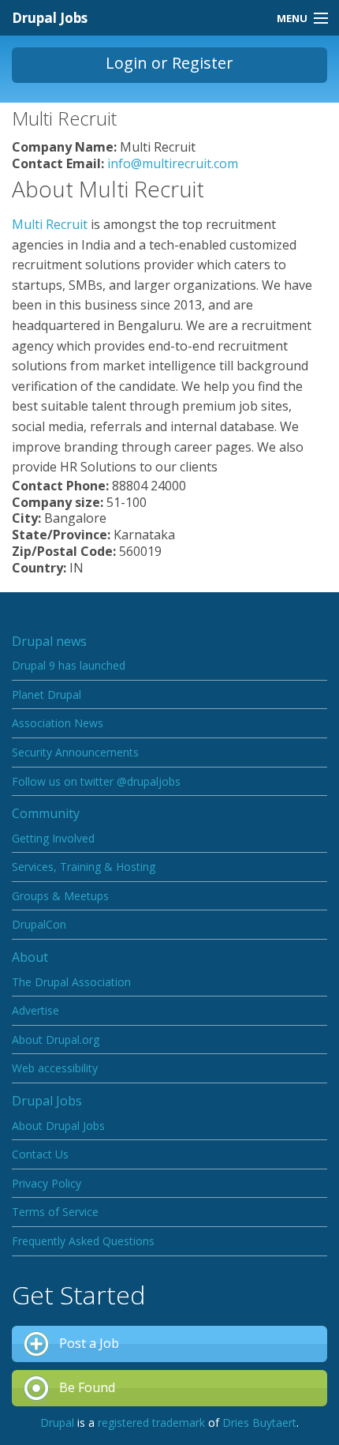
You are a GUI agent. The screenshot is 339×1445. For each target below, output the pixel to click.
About (30, 957)
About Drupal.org (55, 1039)
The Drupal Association (71, 981)
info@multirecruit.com (172, 163)
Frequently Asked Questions (83, 1240)
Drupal (57, 1422)
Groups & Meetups (60, 895)
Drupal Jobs (50, 18)
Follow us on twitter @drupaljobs (96, 781)
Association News (57, 722)
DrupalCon (39, 924)
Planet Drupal (46, 694)
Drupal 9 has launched (68, 665)
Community (46, 813)
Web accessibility (55, 1067)
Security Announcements (75, 752)
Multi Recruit (50, 224)
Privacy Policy (46, 1183)
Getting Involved (53, 838)
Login (126, 62)
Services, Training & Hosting (83, 866)
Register (202, 62)
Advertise (35, 1010)
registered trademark (151, 1422)
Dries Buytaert (259, 1422)
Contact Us (40, 1154)
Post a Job (89, 1343)
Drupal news (49, 641)
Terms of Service (55, 1211)
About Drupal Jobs (58, 1125)
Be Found (87, 1387)
